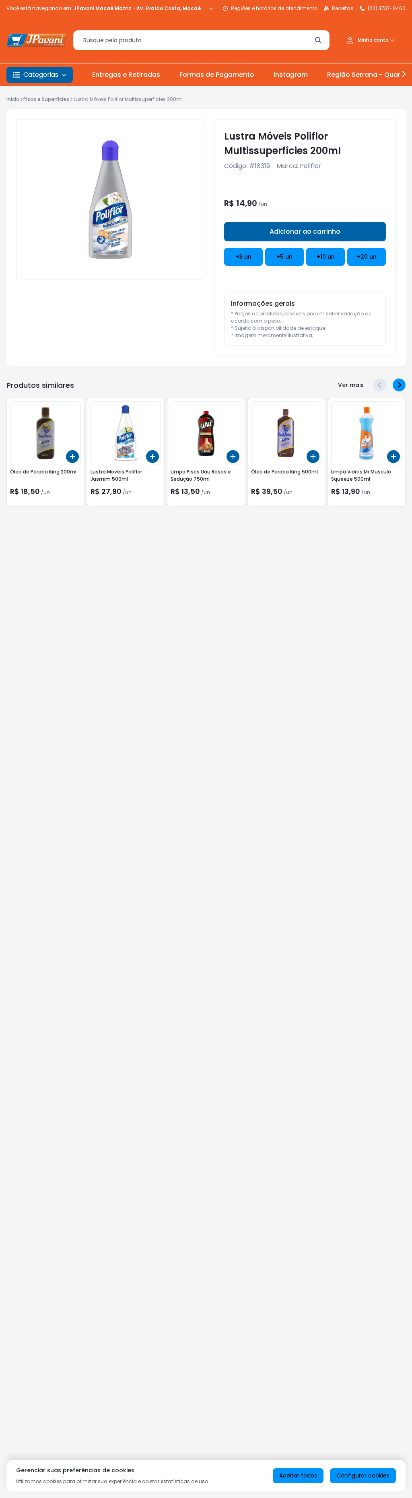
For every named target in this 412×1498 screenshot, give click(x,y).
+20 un (367, 257)
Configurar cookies (362, 1475)
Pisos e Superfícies (46, 99)
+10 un (326, 257)
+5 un (284, 257)
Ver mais (351, 385)
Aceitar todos (298, 1475)
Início (12, 99)
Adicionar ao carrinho (305, 231)
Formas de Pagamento (216, 74)
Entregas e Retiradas (126, 74)
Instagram (291, 74)
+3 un (243, 257)
